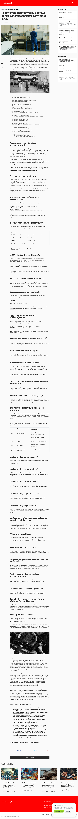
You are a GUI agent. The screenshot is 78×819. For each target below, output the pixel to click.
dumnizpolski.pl (6, 3)
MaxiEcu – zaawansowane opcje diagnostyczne (23, 113)
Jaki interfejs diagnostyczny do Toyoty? (21, 121)
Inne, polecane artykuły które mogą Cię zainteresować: (25, 136)
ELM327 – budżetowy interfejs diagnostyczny (22, 104)
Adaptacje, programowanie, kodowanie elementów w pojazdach (26, 128)
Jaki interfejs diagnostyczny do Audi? (21, 117)
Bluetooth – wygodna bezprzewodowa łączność (23, 108)
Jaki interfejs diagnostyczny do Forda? (21, 120)
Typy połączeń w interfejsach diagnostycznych (21, 107)
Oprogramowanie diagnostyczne (18, 111)
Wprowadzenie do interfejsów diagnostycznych (21, 97)
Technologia (16, 9)
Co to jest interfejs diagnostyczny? (20, 98)
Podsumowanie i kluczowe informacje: (22, 135)
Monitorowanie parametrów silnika (20, 127)
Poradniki (42, 814)
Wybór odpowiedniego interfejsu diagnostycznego (22, 130)
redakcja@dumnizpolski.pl (14, 816)
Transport (47, 814)
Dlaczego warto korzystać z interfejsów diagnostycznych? (25, 100)
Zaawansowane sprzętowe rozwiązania (21, 105)
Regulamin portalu (48, 804)
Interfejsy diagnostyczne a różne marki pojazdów (21, 115)
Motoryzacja (10, 9)
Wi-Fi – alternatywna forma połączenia (21, 109)
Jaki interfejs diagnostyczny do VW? (20, 123)
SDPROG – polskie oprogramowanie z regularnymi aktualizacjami (26, 112)
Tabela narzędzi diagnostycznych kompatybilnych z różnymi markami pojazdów (29, 116)
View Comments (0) (30, 757)
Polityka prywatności (49, 805)
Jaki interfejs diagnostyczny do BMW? (21, 119)
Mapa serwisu (47, 807)
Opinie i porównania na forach (19, 134)
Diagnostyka (4, 9)
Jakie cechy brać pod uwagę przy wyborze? (22, 131)
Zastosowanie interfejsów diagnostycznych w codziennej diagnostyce (26, 124)
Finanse (48, 815)
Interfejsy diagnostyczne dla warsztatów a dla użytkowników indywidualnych (28, 132)
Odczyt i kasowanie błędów (19, 126)
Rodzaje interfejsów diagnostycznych (19, 101)
